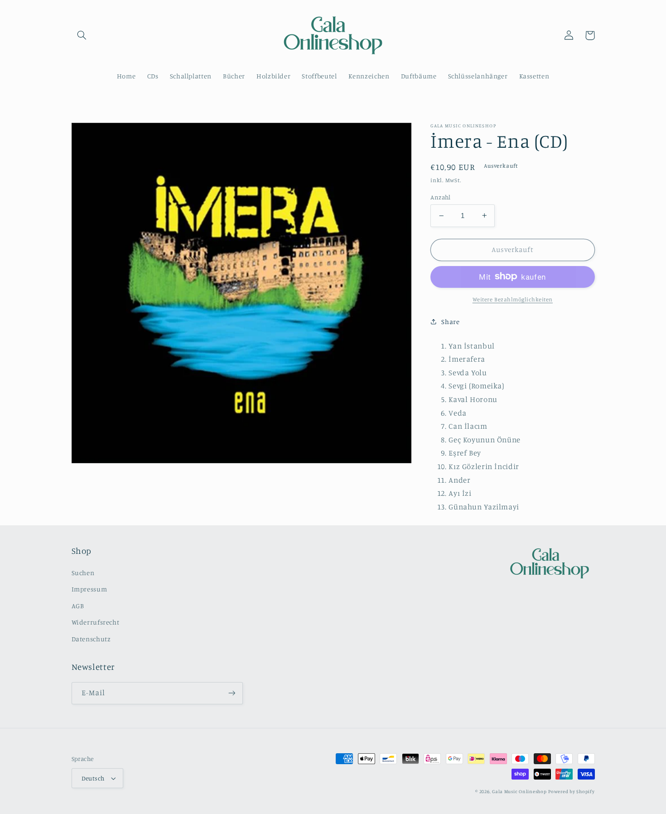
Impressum (89, 589)
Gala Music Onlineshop (519, 791)
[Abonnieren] (231, 693)
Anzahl (440, 197)
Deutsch (93, 778)
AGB (78, 606)
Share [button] (450, 321)
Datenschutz (91, 639)
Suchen (83, 573)
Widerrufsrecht (96, 622)
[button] (82, 35)
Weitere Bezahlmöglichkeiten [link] (513, 299)
